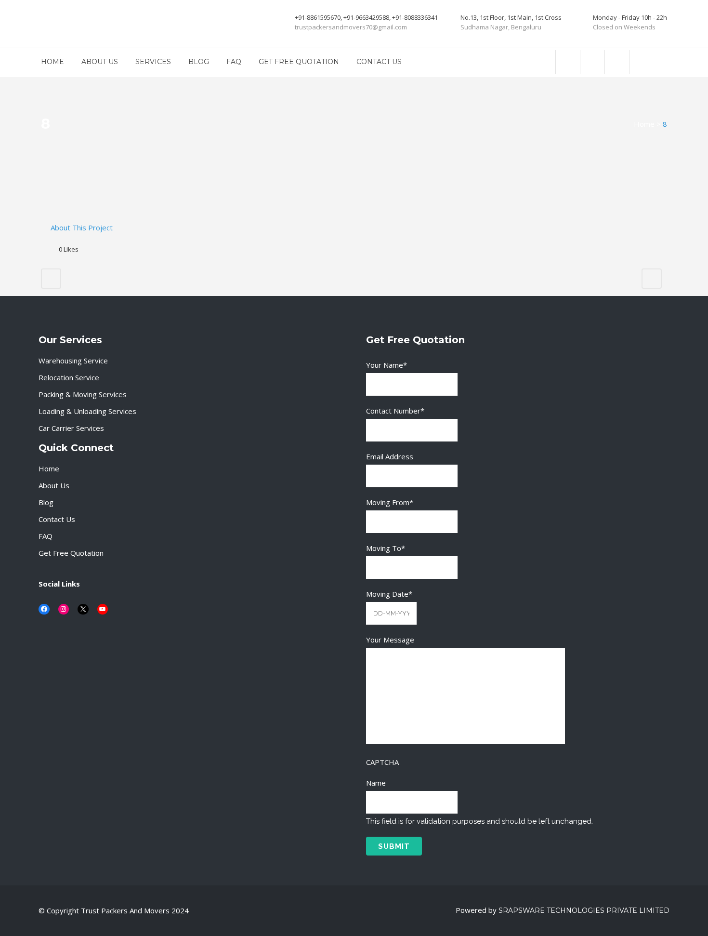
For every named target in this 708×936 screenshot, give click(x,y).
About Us (54, 485)
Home (644, 124)
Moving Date (389, 594)
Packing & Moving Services (83, 394)
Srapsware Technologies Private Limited (583, 910)
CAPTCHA (382, 762)
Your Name (386, 365)
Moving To (385, 548)
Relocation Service (69, 377)
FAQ (45, 536)
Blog (46, 502)
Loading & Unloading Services (87, 411)
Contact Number (395, 410)
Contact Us (57, 519)
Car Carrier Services (71, 428)
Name (376, 783)
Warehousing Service (73, 360)
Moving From (389, 502)
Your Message (390, 639)
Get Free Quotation (71, 553)
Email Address (389, 456)
